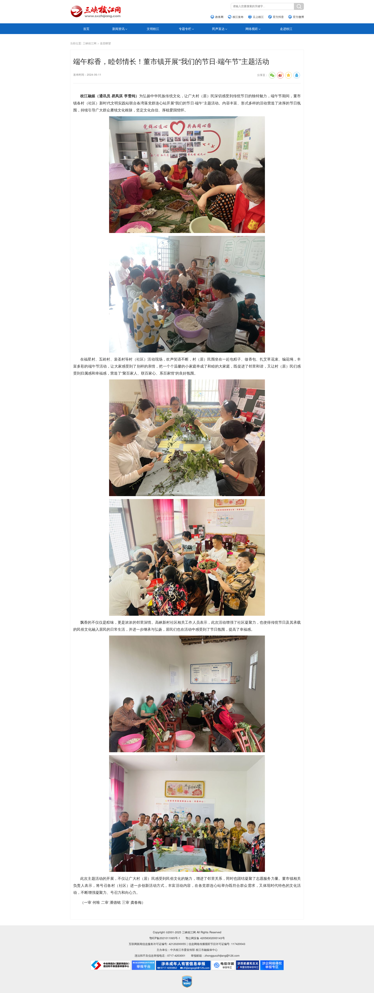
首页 (86, 28)
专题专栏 (185, 28)
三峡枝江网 (89, 43)
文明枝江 (153, 28)
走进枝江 (286, 28)
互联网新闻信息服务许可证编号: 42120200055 (157, 944)
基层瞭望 (105, 43)
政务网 (219, 17)
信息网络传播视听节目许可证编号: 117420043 (217, 944)
